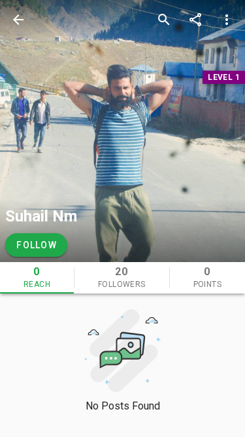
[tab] (37, 278)
